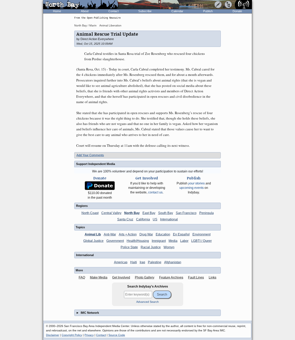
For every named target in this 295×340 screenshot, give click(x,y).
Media (173, 240)
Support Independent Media (95, 164)
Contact (113, 11)
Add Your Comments (90, 155)
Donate (237, 11)
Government (115, 240)
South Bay (165, 213)
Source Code (116, 335)
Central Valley (111, 213)
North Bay (132, 213)
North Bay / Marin (85, 25)
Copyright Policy (72, 335)
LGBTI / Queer (201, 240)
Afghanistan (172, 262)
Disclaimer (52, 335)
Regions (82, 205)
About (84, 11)
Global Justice (93, 240)
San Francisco (186, 213)
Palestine (154, 262)
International (169, 219)
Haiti (133, 262)
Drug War (146, 234)
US (155, 219)
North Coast (90, 213)
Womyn (169, 247)
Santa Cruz (125, 219)
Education (163, 234)
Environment (201, 234)
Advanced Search (147, 301)
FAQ (82, 277)
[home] (80, 5)
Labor (184, 240)
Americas (120, 262)
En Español (181, 234)
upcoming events (191, 187)
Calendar (177, 11)
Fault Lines (196, 277)
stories (196, 183)
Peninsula (206, 213)
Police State (129, 247)
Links (212, 277)
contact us (155, 192)
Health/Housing (138, 240)
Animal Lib (93, 234)
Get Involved (121, 277)
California (143, 219)
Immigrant (159, 240)
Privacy (89, 335)
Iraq (142, 262)
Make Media (98, 277)
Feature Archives (171, 277)
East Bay (148, 213)
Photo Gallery (144, 277)
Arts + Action (128, 234)
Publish (208, 11)
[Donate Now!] (100, 185)
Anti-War (110, 234)
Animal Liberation (110, 25)
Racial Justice (151, 247)
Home (57, 11)
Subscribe (145, 11)
